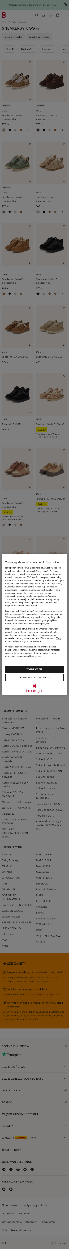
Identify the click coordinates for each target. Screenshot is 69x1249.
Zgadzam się (34, 669)
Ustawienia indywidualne (34, 677)
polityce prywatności (24, 647)
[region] (34, 624)
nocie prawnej (41, 647)
